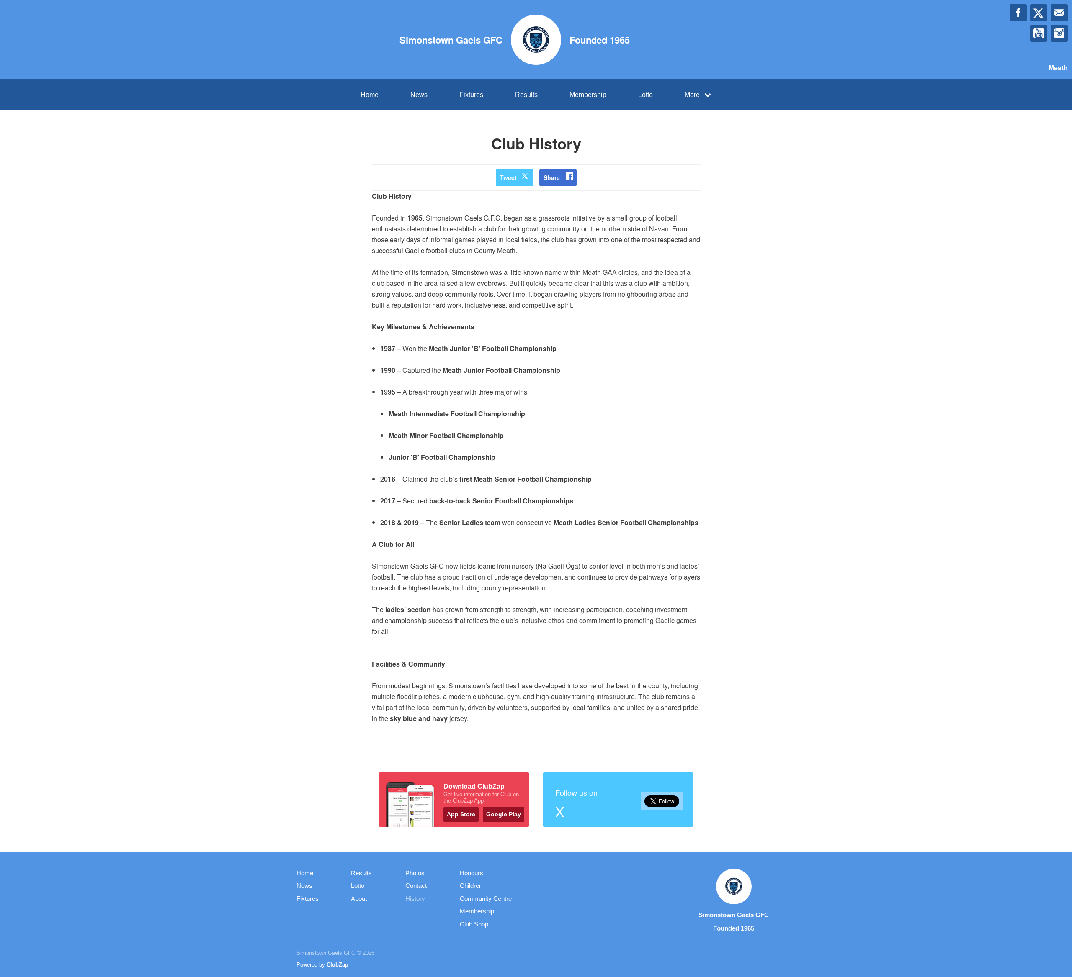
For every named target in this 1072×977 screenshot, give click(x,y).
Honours (471, 873)
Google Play (503, 814)
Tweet (508, 177)
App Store (461, 814)
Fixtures (471, 94)
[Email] (1059, 12)
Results (526, 94)
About (359, 898)
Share (552, 177)
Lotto (645, 94)
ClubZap (337, 965)
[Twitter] (1038, 12)
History (415, 898)
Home (370, 94)
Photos (415, 873)
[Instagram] (1059, 33)
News (419, 94)
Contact (416, 885)
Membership (588, 94)
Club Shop (474, 924)
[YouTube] (1038, 33)
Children (471, 885)
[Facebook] (1018, 12)
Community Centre (486, 898)
